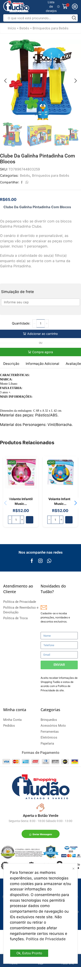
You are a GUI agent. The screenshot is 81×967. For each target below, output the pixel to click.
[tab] (11, 363)
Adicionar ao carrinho (42, 333)
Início (12, 28)
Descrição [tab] (11, 364)
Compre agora (42, 352)
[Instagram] (40, 561)
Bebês (24, 28)
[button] (5, 80)
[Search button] (74, 17)
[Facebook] (32, 561)
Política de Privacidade (46, 939)
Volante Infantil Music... (21, 501)
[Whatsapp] (49, 561)
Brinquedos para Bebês (50, 28)
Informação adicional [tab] (42, 364)
